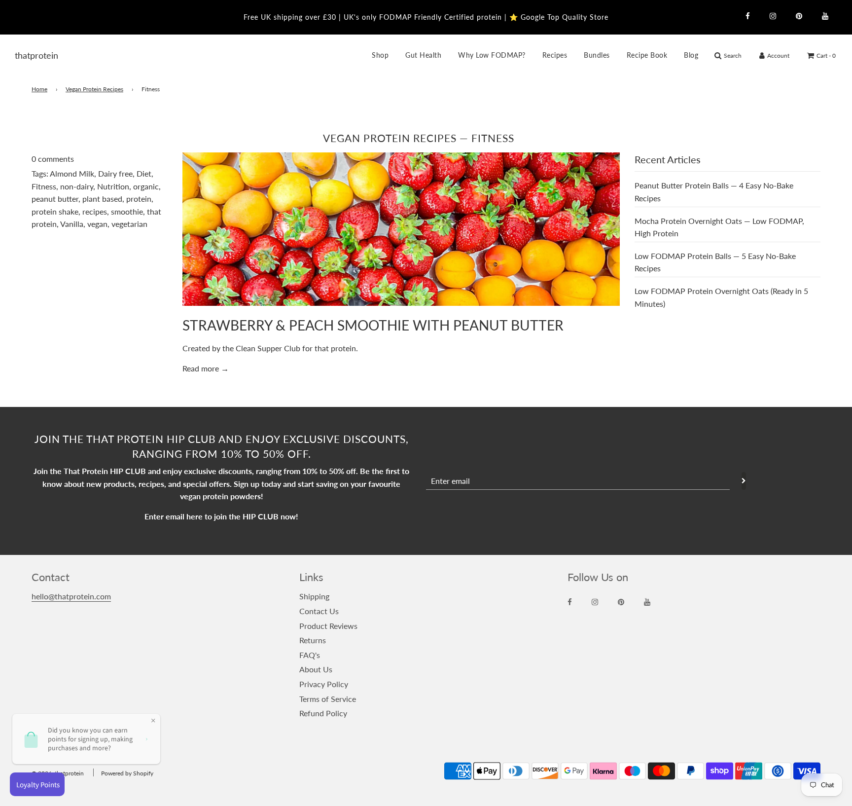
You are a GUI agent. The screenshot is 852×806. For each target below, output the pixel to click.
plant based (102, 198)
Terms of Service (327, 698)
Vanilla (71, 223)
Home (39, 89)
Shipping (314, 596)
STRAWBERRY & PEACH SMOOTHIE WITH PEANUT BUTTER (373, 325)
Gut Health (423, 55)
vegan (97, 223)
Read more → (205, 368)
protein (138, 198)
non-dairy (76, 186)
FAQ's (309, 654)
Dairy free (115, 173)
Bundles (597, 55)
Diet (144, 173)
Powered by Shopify (127, 773)
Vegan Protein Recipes (94, 89)
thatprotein (27, 55)
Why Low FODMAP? (492, 55)
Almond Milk (72, 173)
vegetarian (129, 223)
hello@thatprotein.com (71, 596)
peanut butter (55, 198)
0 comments (53, 158)
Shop (380, 55)
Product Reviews (328, 625)
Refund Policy (323, 713)
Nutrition (113, 186)
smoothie (127, 211)
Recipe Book (647, 55)
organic (146, 186)
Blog (691, 55)
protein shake (55, 211)
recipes (94, 211)
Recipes (555, 55)
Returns (312, 640)
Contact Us (319, 611)
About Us (315, 669)
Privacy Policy (323, 684)
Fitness (44, 186)
